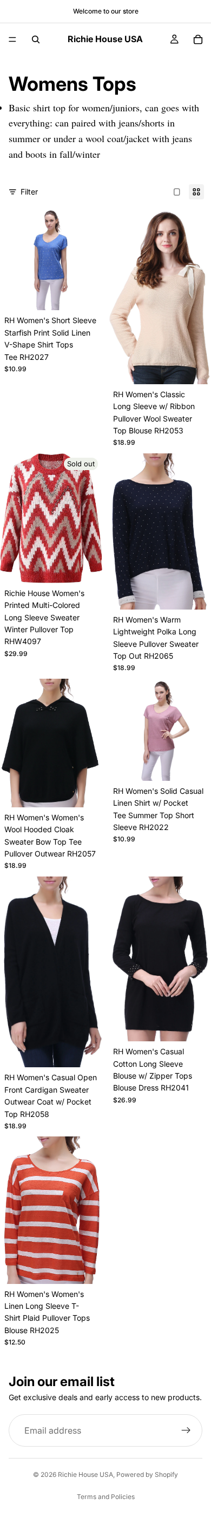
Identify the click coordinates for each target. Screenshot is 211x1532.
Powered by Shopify (147, 1474)
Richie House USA (85, 1474)
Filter (29, 191)
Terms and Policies (106, 1497)
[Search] (36, 39)
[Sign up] (186, 1430)
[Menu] (12, 39)
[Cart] (198, 39)
